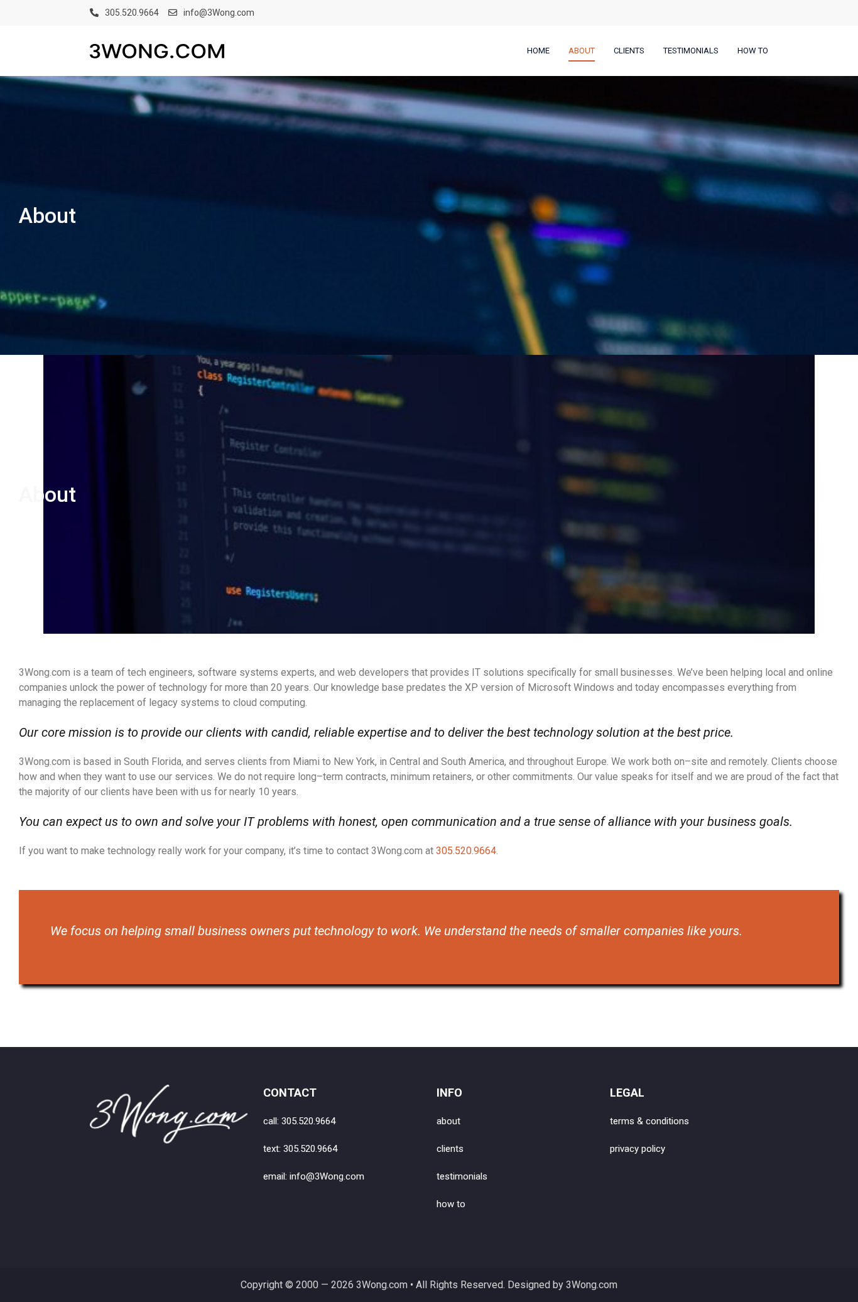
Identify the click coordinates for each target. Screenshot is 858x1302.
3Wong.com (382, 1285)
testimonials (462, 1176)
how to (451, 1204)
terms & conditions (649, 1121)
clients (450, 1148)
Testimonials (691, 50)
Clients (629, 50)
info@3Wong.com (218, 13)
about (448, 1121)
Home (538, 50)
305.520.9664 (132, 13)
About (581, 50)
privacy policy (637, 1148)
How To (752, 50)
